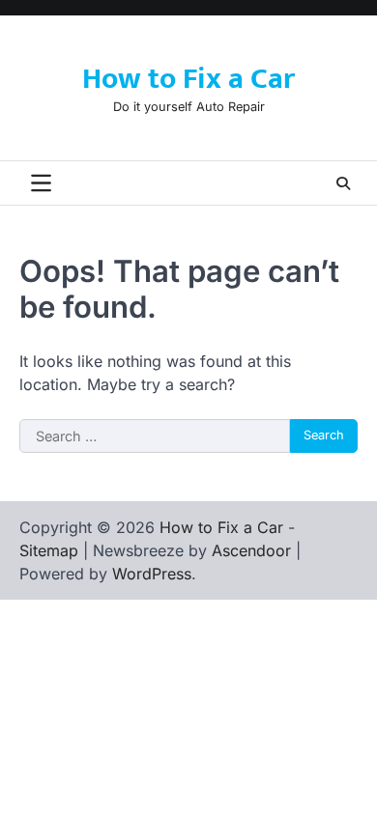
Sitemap (48, 550)
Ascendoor (251, 550)
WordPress (151, 573)
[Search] (343, 183)
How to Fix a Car (188, 79)
